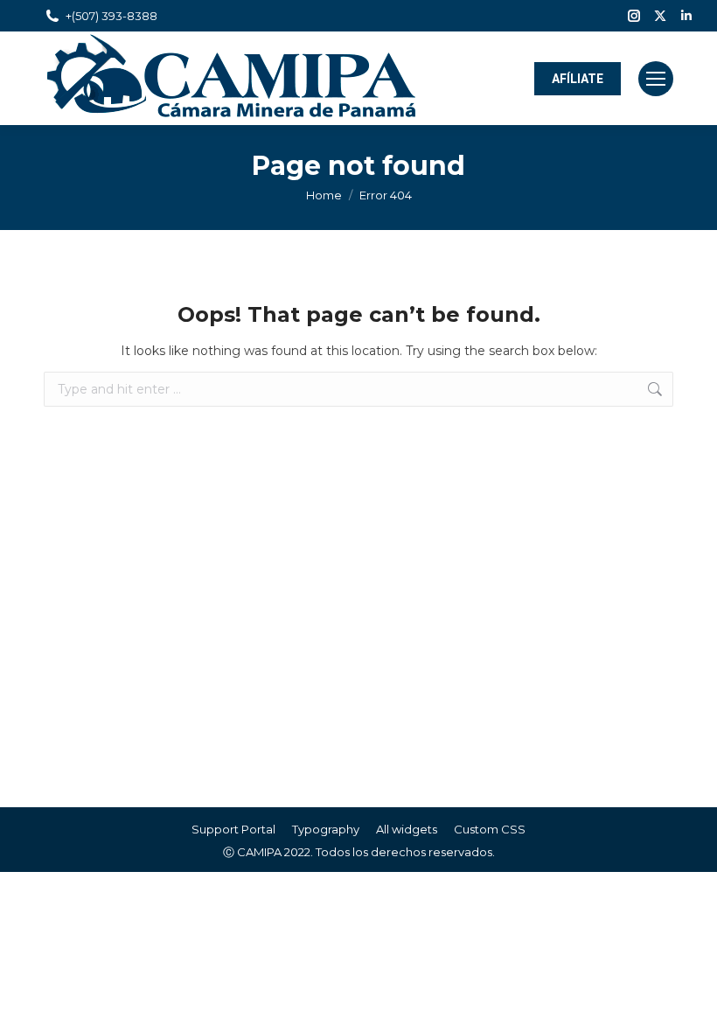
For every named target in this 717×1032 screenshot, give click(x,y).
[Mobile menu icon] (655, 78)
